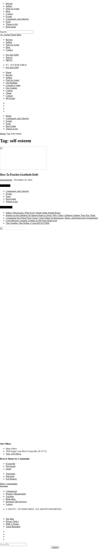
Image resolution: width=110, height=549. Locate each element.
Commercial (11, 491)
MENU (9, 60)
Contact (9, 14)
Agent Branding (13, 526)
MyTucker (10, 98)
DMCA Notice (12, 524)
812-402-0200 (12, 55)
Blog (8, 11)
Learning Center (13, 85)
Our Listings (11, 88)
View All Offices (13, 454)
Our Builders (11, 83)
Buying (9, 3)
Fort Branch (11, 479)
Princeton (10, 476)
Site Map (10, 519)
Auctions (10, 496)
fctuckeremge (6, 180)
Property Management (16, 494)
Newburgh (10, 466)
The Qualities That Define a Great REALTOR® (28, 223)
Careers (9, 90)
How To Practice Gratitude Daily (19, 174)
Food (8, 21)
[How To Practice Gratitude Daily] (23, 169)
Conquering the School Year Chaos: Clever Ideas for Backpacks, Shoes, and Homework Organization (52, 218)
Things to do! (12, 24)
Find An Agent (12, 8)
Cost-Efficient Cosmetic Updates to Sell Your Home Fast (31, 220)
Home (8, 72)
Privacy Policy (12, 521)
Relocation (10, 499)
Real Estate (11, 27)
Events (9, 16)
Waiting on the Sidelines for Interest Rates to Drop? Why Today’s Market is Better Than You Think (50, 215)
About (8, 93)
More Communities (8, 484)
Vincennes (10, 473)
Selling (9, 6)
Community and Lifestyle (17, 19)
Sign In (9, 57)
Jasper (8, 469)
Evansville (10, 463)
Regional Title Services (16, 501)
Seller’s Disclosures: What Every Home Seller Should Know (33, 213)
